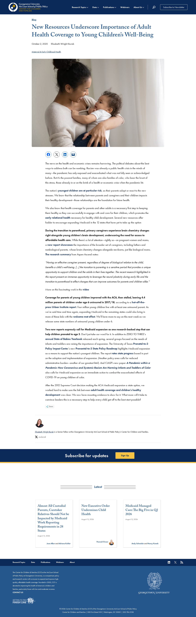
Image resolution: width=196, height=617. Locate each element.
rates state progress (122, 353)
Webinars (124, 7)
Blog (34, 19)
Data (94, 7)
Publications (108, 7)
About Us (138, 7)
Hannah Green (102, 542)
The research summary (58, 254)
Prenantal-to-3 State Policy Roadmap (96, 348)
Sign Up (125, 455)
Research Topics (79, 7)
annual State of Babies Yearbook (63, 339)
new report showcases (60, 244)
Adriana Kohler (65, 543)
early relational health (57, 217)
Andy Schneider (138, 543)
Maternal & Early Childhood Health (46, 52)
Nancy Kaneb (152, 543)
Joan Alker (51, 543)
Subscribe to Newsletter (173, 7)
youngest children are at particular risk (80, 190)
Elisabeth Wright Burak (62, 43)
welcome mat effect (84, 316)
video (86, 289)
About (72, 562)
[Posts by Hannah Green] (111, 542)
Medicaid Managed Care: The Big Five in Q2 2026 (141, 510)
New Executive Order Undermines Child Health (95, 510)
